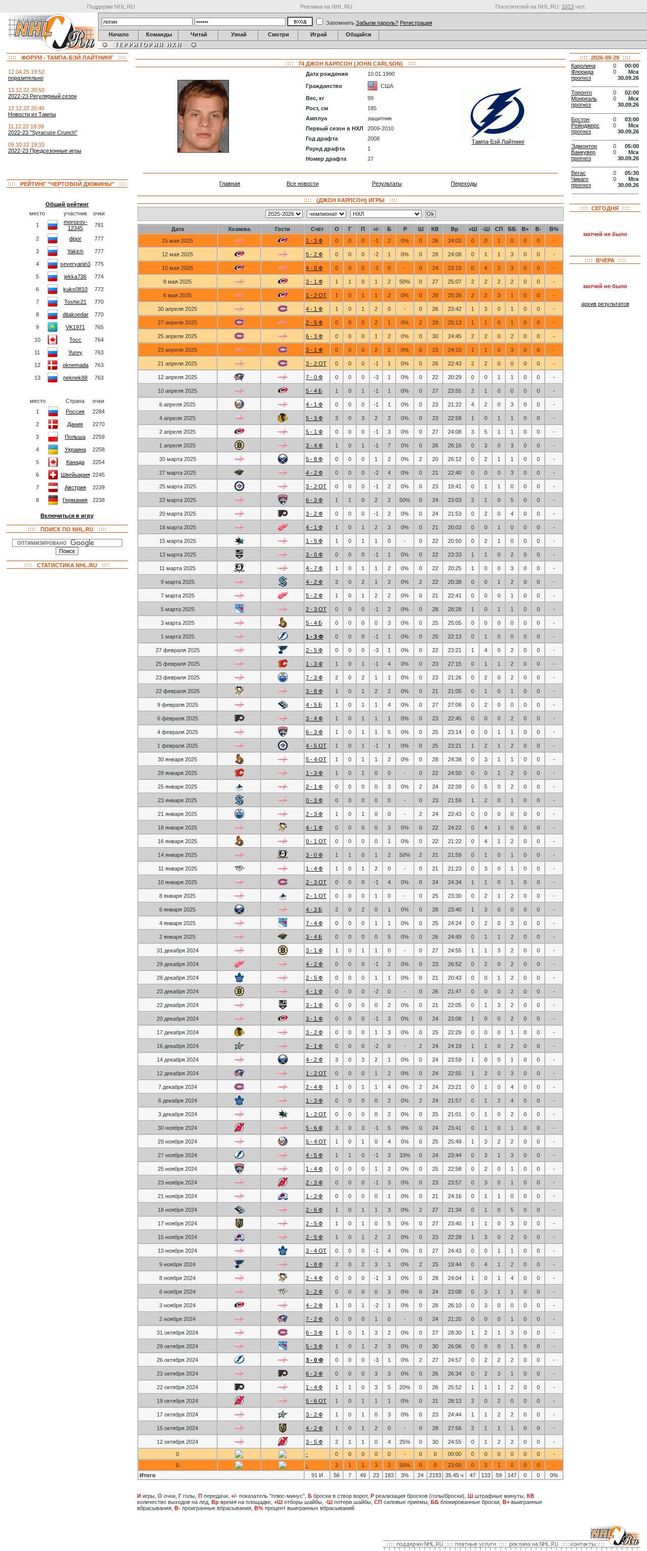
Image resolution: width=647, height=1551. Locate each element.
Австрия (75, 487)
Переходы (464, 183)
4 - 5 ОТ (316, 746)
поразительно (25, 78)
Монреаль (584, 99)
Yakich (75, 251)
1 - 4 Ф (314, 868)
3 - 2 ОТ (316, 363)
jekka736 (75, 276)
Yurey (75, 352)
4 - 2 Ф (314, 473)
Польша (75, 437)
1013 (568, 7)
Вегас (578, 173)
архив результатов (605, 304)
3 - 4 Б (314, 937)
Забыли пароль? (377, 23)
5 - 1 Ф (314, 432)
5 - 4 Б (314, 391)
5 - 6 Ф (314, 1128)
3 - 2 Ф (314, 514)
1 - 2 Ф (314, 1196)
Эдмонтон (584, 146)
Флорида (582, 72)
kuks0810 (75, 289)
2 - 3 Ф (314, 814)
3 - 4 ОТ (316, 1251)
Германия (75, 500)
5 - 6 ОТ (316, 1401)
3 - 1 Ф (314, 282)
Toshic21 (75, 302)
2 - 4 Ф (314, 1087)
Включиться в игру (67, 516)
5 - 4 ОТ (316, 759)
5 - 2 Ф (314, 254)
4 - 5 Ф (314, 1155)
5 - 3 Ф (314, 418)
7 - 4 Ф (314, 923)
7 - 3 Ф (314, 677)
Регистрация (416, 23)
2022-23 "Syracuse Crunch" (42, 132)
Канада (75, 462)
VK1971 (75, 327)
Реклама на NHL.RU (326, 7)
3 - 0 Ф (314, 555)
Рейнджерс (585, 125)
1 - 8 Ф (314, 1264)
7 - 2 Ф (314, 1319)
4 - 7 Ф (314, 568)
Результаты (387, 183)
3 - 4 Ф (314, 445)
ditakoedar (75, 314)
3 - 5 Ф (314, 1442)
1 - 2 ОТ (316, 295)
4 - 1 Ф (314, 309)
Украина (75, 449)
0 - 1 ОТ (316, 841)
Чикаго (579, 179)
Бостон (580, 119)
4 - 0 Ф (314, 268)
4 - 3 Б (314, 909)
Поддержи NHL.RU (111, 7)
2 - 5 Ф (314, 323)
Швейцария (75, 475)
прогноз (581, 78)
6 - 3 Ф (314, 336)
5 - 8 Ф (314, 459)
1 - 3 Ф (314, 241)
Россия (75, 411)
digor (75, 239)
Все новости (302, 183)
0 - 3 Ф (314, 800)
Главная (229, 183)
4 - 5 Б (314, 705)
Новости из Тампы (32, 114)
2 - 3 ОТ (316, 609)
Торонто (581, 92)
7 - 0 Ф (314, 377)
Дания (75, 424)
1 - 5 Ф (314, 541)
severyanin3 (75, 264)
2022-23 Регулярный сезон (42, 96)
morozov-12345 (75, 225)
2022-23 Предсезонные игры (44, 151)
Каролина (583, 66)
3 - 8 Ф (314, 691)
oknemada (75, 365)
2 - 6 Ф (314, 1210)
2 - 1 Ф (314, 787)
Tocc (75, 340)
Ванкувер (583, 152)
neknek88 (75, 378)
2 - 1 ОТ (316, 896)
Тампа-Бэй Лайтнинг (498, 142)
